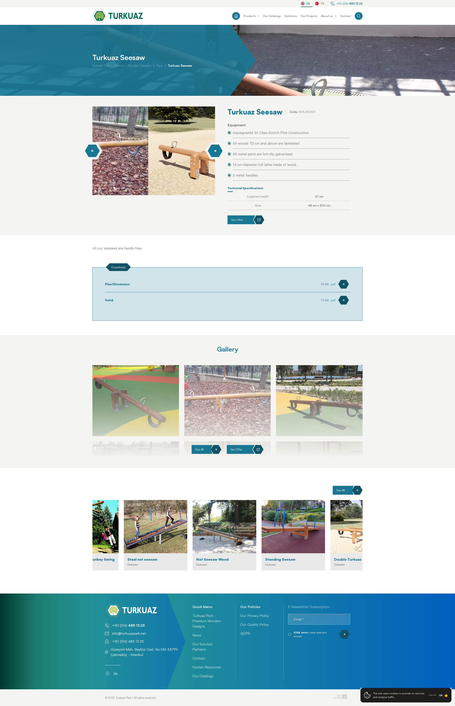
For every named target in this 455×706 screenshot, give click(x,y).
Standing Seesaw (249, 559)
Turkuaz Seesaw (180, 65)
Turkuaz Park (124, 697)
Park (159, 66)
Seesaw (101, 564)
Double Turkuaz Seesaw (324, 559)
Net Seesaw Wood (181, 559)
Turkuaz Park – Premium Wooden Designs (121, 65)
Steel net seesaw (111, 559)
